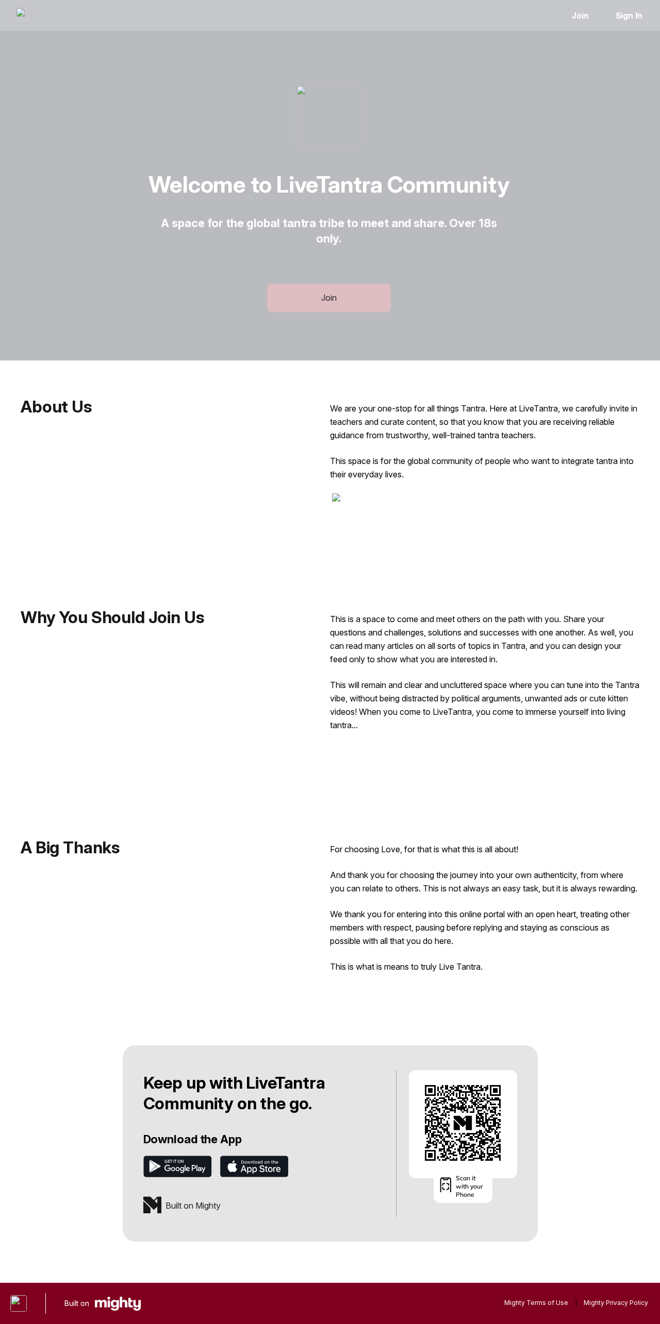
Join (580, 15)
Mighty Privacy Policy (616, 1302)
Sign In (629, 15)
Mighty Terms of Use (536, 1302)
